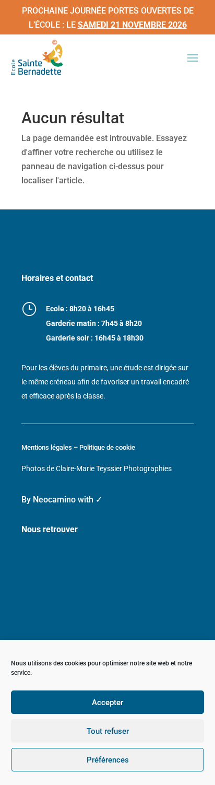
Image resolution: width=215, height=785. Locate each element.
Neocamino (54, 500)
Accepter (107, 702)
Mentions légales (46, 447)
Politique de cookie (107, 447)
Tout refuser (108, 731)
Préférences (108, 760)
